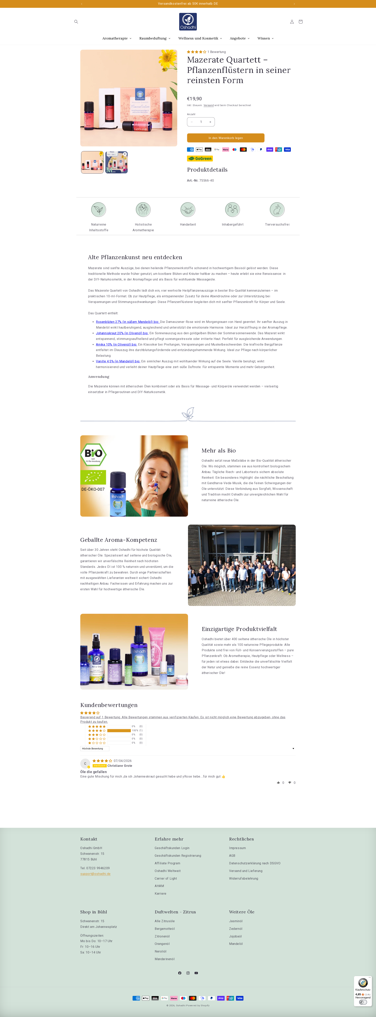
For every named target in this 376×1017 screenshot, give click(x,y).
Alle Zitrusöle (165, 921)
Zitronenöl (162, 936)
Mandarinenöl (164, 959)
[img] (103, 761)
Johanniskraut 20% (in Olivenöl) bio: (122, 333)
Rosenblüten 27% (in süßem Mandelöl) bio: (128, 322)
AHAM (159, 886)
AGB (232, 856)
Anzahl (191, 114)
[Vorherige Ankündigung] (81, 4)
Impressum (237, 848)
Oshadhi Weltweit (168, 871)
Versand (209, 105)
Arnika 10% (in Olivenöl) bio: (116, 344)
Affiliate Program (167, 863)
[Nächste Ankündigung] (294, 4)
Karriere (160, 893)
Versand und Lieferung (246, 871)
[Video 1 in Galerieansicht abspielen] (116, 162)
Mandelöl (236, 944)
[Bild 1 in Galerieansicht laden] (92, 162)
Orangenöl (162, 944)
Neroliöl (160, 951)
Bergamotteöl (165, 929)
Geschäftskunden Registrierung (178, 856)
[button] (76, 21)
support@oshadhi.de (95, 874)
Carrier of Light (166, 878)
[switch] (363, 1002)
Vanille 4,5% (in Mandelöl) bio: (118, 361)
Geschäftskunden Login (172, 848)
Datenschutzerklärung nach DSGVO (255, 863)
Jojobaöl (235, 936)
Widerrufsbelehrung (243, 878)
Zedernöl (235, 929)
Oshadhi (181, 1005)
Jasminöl (236, 921)
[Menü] (369, 978)
